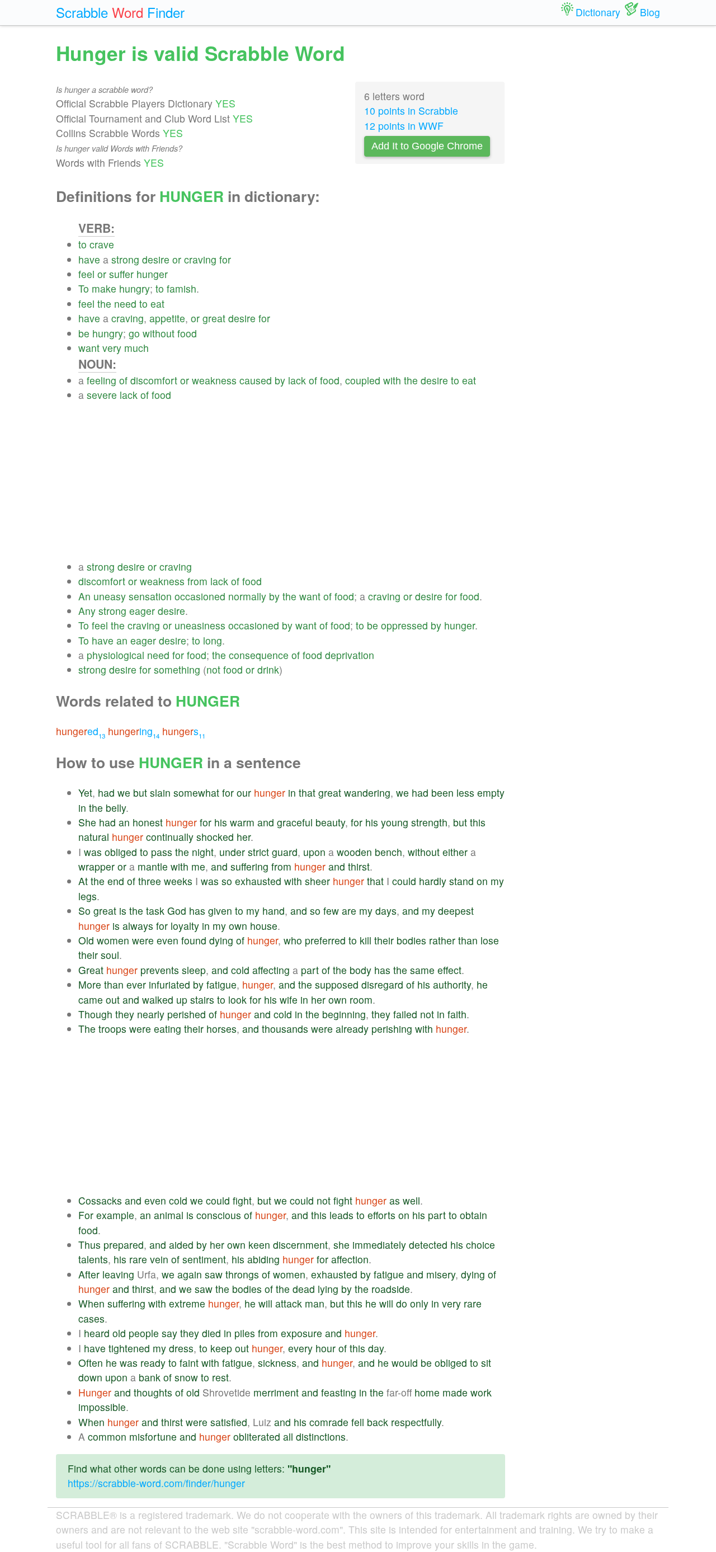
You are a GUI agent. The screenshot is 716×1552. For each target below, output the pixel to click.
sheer (317, 881)
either (455, 852)
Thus (89, 1245)
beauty (330, 822)
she (341, 1245)
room (361, 1000)
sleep (194, 970)
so (227, 881)
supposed (337, 984)
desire (155, 259)
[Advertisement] (291, 481)
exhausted (258, 881)
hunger (152, 274)
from (197, 581)
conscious (218, 1215)
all (288, 1436)
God (176, 911)
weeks (178, 881)
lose (490, 940)
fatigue (221, 984)
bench (388, 852)
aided (181, 1245)
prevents (159, 970)
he (482, 984)
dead (304, 1289)
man (314, 1303)
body (360, 970)
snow (186, 1377)
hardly (432, 881)
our (244, 792)
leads (341, 1215)
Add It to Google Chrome (427, 146)
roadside (390, 1289)
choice (480, 1245)
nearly (150, 1014)
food (187, 333)
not (213, 669)
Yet (85, 792)
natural (93, 837)
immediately (379, 1245)
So (84, 911)
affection (350, 1259)
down (90, 1377)
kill (365, 940)
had (106, 792)
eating (167, 1029)
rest (220, 1377)
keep (221, 1348)
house (263, 926)
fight (242, 1200)
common (107, 1436)
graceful (295, 822)
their (384, 940)
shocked (215, 837)
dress (181, 1348)
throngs (242, 1274)
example (115, 1215)
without (159, 333)
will (265, 1303)
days (386, 911)
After (89, 1274)
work (481, 1392)
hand (273, 911)
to (82, 244)
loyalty (185, 926)
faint (189, 1363)
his (220, 822)
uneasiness (200, 625)
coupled (362, 380)
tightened (129, 1348)
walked (157, 1000)
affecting (271, 970)
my (497, 881)
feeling (101, 380)
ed (80, 731)
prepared (123, 1245)
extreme (187, 1303)
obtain (473, 1215)
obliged (121, 852)
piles (244, 1333)
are (349, 911)
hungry (134, 288)
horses (221, 1029)
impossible (102, 1407)
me (198, 866)
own (238, 926)
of (123, 380)
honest (148, 822)
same (422, 970)
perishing (391, 1029)
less (465, 792)
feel (86, 274)
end (115, 881)
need (125, 304)
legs (87, 896)
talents (93, 1259)
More (89, 984)
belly (116, 808)
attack (288, 1303)
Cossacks (100, 1200)
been (442, 792)
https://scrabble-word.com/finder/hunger (156, 1483)
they (124, 1014)
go (134, 333)
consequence (259, 655)
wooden (354, 852)
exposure (301, 1333)
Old (86, 940)
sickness (277, 1363)
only (419, 1303)
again (189, 1274)
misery (440, 1274)
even (167, 940)
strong (125, 259)
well (411, 1200)
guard (285, 852)
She (87, 822)
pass (161, 852)
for (225, 259)
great (213, 318)
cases (91, 1318)
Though (95, 1014)
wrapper (96, 866)
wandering (367, 792)
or (176, 259)
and (265, 822)
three (149, 881)
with (392, 380)
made (455, 1392)
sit (486, 1363)
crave (102, 244)
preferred (325, 940)
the (104, 304)
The (87, 1029)
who (293, 940)
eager (142, 611)
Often (90, 1363)
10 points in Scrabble (411, 110)
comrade (328, 1422)
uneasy (109, 596)
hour (325, 1348)
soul (110, 955)
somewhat (196, 792)
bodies (411, 940)
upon (314, 852)
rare (138, 1259)
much (136, 348)
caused (255, 380)
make (104, 288)
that (307, 792)
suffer (121, 274)
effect (449, 970)
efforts (381, 1215)
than (468, 940)
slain (160, 792)
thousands (285, 1029)
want (89, 348)
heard (97, 1333)
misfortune (153, 1436)
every (300, 1348)
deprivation (349, 655)
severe (102, 395)
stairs (202, 1000)
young (394, 822)
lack (297, 380)
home (427, 1392)
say (169, 1333)
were (143, 940)
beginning (344, 1014)
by (280, 380)
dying (221, 940)
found (193, 940)
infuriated (169, 984)
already (352, 1029)
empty (491, 792)
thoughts (153, 1392)
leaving (118, 1274)
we (123, 792)
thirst (359, 866)
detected (428, 1245)
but (140, 792)
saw (214, 1274)
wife (289, 1000)
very (111, 348)
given (220, 911)
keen (259, 1245)
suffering (249, 866)
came (90, 1000)
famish (181, 288)
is (122, 911)
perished (186, 1014)
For (85, 1215)
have (89, 259)
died (211, 1333)
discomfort (153, 380)
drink (268, 669)
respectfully (416, 1422)
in (292, 792)
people (144, 1333)
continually (170, 837)
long (212, 640)
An (84, 596)
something (177, 669)
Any (87, 611)
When (91, 1303)
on (482, 881)
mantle (153, 866)
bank (150, 1377)
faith (457, 1014)
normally (247, 596)
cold (240, 970)
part (310, 970)
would (405, 1363)
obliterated (256, 1436)
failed (405, 1014)
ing (133, 731)
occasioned (200, 596)
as (394, 1200)
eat (157, 304)
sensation (150, 596)
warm (242, 822)
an (122, 640)
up (181, 1000)
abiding (263, 1259)
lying (328, 1289)
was (93, 852)
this (478, 822)
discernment (300, 1245)
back (377, 1422)
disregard (382, 984)
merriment (276, 1392)
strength (429, 822)
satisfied (228, 1422)
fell (357, 1422)
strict (258, 852)
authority (452, 984)
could (404, 881)
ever (136, 984)
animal (168, 1215)
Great (90, 970)
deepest (456, 911)
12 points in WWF (404, 126)
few (331, 911)
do (401, 1303)
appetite (167, 318)
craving (200, 259)
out (113, 1000)
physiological (115, 655)
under (232, 852)
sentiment (204, 1259)
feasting (338, 1392)
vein (159, 1259)
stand (461, 881)
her (244, 837)
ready (153, 1363)
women (113, 940)
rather (442, 940)
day (376, 1348)
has (197, 911)
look (237, 1000)
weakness (214, 380)
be (84, 333)
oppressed (404, 625)
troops (112, 1029)
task (155, 911)
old (119, 1333)
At (83, 881)
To (83, 288)
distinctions (321, 1436)
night (203, 852)
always (138, 926)
